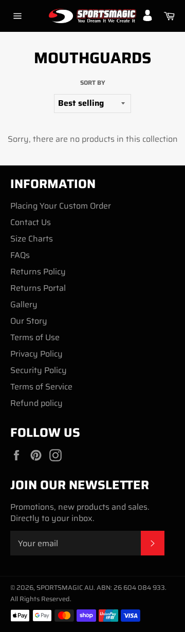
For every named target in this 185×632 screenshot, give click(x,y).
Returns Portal (38, 288)
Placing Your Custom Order (60, 205)
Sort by (92, 83)
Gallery (24, 304)
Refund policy (36, 403)
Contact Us (30, 222)
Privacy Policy (36, 353)
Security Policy (38, 370)
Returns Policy (38, 271)
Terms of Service (41, 386)
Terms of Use (35, 337)
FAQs (20, 255)
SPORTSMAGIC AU (65, 587)
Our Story (28, 320)
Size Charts (31, 238)
